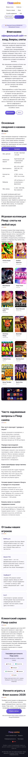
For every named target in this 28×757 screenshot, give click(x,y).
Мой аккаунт (9, 16)
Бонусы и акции (10, 10)
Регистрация (10, 112)
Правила (20, 735)
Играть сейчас (14, 711)
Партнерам (20, 738)
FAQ (21, 13)
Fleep (14, 2)
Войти (19, 112)
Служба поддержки (11, 13)
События (18, 7)
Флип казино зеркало (17, 715)
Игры (19, 10)
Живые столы (9, 7)
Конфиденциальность (10, 738)
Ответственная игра (11, 735)
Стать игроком (19, 16)
